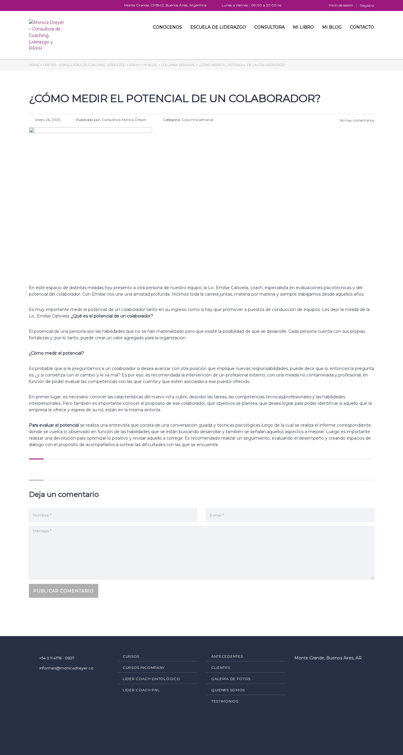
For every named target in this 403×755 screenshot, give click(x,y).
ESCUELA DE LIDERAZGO (218, 27)
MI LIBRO (303, 27)
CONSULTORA (269, 27)
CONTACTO (362, 27)
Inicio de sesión (341, 5)
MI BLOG (332, 27)
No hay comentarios (356, 120)
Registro (367, 5)
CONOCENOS (167, 27)
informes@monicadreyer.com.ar (70, 668)
